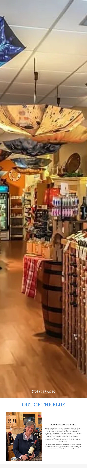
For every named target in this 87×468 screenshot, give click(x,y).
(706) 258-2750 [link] (43, 392)
